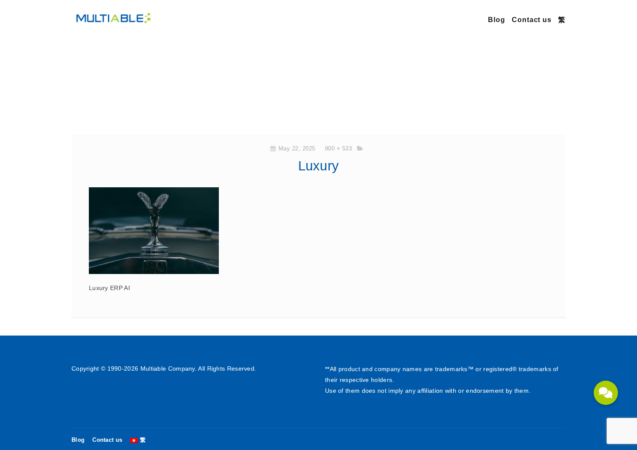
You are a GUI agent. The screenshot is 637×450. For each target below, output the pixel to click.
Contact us (532, 19)
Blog (496, 19)
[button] (606, 393)
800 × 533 (338, 148)
